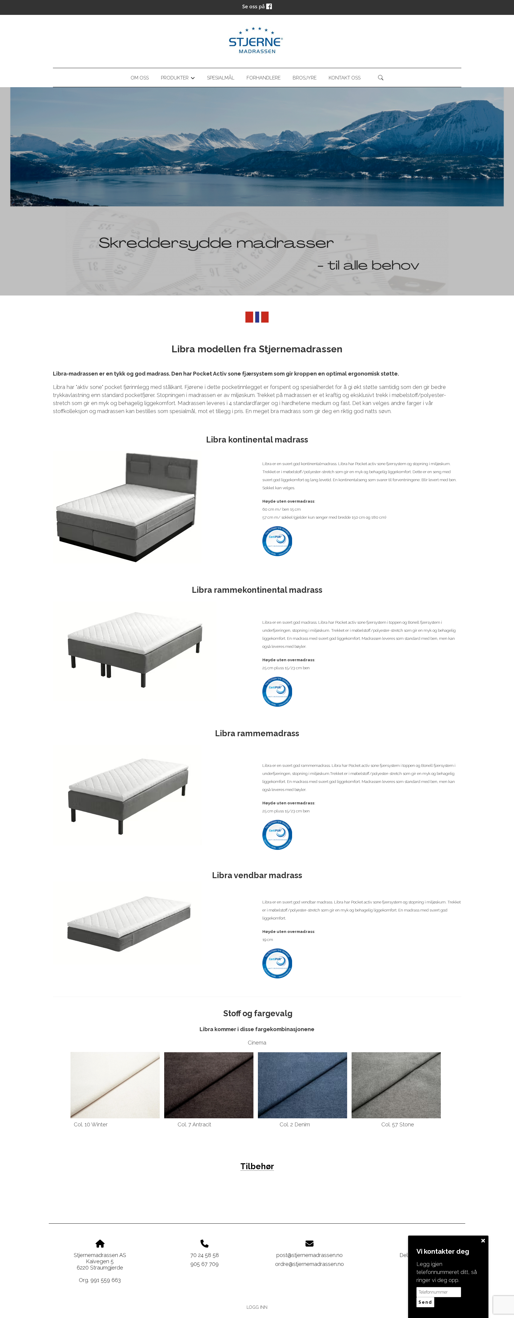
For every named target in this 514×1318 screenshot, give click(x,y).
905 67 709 (204, 1264)
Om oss (140, 78)
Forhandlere (263, 78)
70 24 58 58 (204, 1255)
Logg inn (257, 1307)
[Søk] (381, 77)
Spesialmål (220, 78)
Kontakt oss (345, 78)
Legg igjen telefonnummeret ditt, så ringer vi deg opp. (446, 1272)
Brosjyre (304, 78)
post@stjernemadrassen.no (309, 1255)
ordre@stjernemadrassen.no (309, 1264)
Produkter (178, 79)
